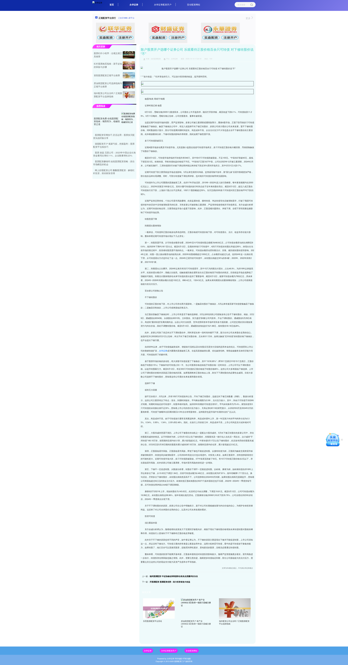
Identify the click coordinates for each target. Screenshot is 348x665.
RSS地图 (178, 658)
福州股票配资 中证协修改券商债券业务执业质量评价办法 (174, 576)
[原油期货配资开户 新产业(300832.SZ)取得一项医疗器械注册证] (197, 608)
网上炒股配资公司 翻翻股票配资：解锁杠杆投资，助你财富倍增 (114, 172)
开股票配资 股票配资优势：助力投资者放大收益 (170, 581)
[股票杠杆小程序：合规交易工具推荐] (129, 55)
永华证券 (134, 4)
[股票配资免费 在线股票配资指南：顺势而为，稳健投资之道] (128, 121)
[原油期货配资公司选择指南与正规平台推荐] (129, 84)
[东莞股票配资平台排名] (159, 608)
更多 (248, 18)
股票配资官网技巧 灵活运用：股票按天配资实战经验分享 (114, 136)
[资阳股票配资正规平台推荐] (129, 75)
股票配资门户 (179, 661)
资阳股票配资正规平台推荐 (107, 75)
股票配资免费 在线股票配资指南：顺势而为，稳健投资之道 (107, 121)
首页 (112, 4)
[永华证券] (97, 4)
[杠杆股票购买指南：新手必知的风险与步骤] (129, 65)
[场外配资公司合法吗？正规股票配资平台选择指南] (235, 608)
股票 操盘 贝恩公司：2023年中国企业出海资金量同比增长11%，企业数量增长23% (114, 154)
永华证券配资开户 (162, 4)
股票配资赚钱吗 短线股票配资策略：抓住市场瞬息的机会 (114, 163)
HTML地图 (186, 658)
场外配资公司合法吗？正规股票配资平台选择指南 (108, 95)
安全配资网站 (193, 4)
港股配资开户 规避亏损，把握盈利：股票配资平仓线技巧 (114, 145)
